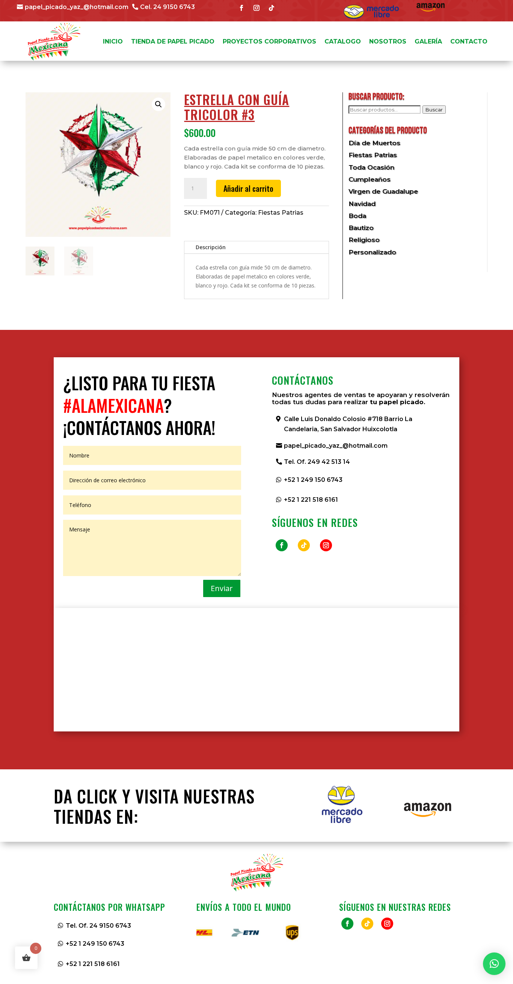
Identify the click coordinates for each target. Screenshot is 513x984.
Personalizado (372, 252)
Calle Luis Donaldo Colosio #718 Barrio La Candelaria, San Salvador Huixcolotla (348, 424)
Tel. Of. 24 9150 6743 (98, 925)
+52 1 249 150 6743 (313, 479)
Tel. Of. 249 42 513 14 (317, 461)
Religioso (364, 240)
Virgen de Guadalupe (383, 191)
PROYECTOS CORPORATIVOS (269, 41)
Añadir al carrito (248, 188)
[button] (158, 104)
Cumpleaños (370, 179)
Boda (357, 216)
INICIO (113, 41)
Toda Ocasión (371, 167)
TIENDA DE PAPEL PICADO (172, 41)
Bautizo (361, 228)
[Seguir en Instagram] (256, 8)
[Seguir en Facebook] (241, 8)
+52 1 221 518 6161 (311, 499)
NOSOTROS (387, 41)
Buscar (434, 110)
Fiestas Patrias (280, 212)
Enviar (222, 588)
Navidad (362, 204)
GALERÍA (428, 41)
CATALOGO (342, 41)
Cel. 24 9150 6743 (167, 7)
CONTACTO (468, 41)
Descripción (211, 247)
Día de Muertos (374, 143)
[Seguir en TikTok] (272, 8)
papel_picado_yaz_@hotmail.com (76, 7)
